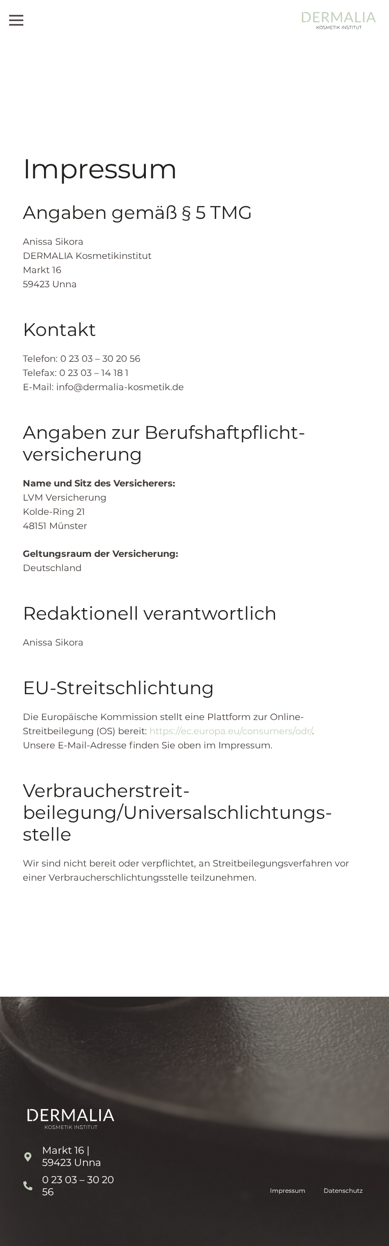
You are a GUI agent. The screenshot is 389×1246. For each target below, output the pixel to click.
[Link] (339, 20)
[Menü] (16, 20)
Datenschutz (343, 1190)
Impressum (287, 1190)
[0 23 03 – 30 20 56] (32, 1186)
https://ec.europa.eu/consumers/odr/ (230, 731)
